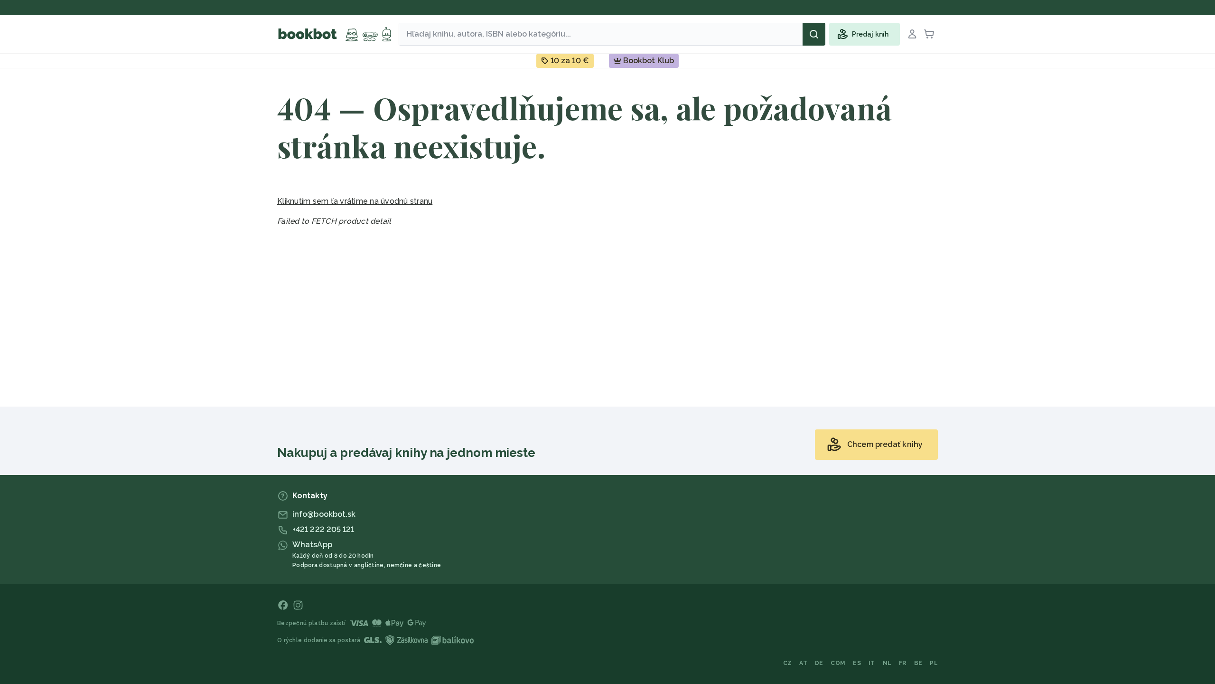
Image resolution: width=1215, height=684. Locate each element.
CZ (787, 663)
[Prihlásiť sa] (912, 34)
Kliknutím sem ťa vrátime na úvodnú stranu (354, 201)
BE (918, 663)
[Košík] (929, 34)
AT (803, 663)
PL (934, 663)
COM (838, 663)
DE (819, 663)
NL (887, 663)
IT (872, 663)
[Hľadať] (814, 34)
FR (903, 663)
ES (857, 663)
